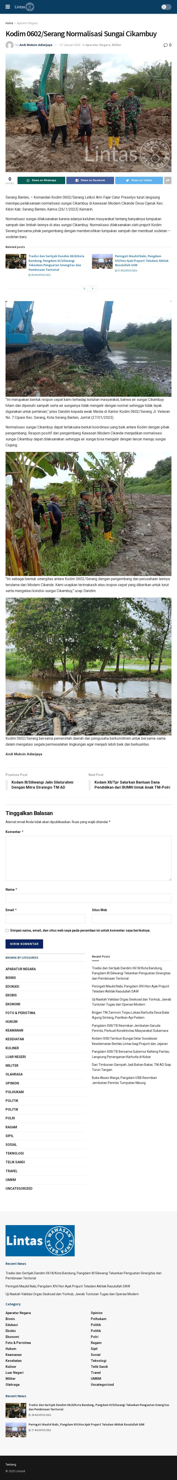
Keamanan (14, 1030)
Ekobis (11, 995)
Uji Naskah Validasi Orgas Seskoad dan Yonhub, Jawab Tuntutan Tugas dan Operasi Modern (72, 1294)
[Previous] (84, 288)
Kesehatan (15, 1039)
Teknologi (15, 1153)
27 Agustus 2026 (127, 270)
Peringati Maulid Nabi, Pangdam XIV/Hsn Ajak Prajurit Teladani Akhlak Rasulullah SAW (141, 260)
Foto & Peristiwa (20, 1013)
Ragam (11, 1127)
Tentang (11, 1464)
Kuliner (12, 1048)
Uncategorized (19, 1188)
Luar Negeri (16, 1057)
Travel (12, 1171)
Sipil (10, 1136)
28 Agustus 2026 (40, 275)
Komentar (15, 832)
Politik (12, 1101)
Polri (10, 1118)
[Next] (92, 288)
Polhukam (15, 1092)
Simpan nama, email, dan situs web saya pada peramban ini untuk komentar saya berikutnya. (80, 930)
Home (9, 23)
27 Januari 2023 (70, 45)
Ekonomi (13, 1004)
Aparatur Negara (27, 23)
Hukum (12, 1022)
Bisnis (11, 978)
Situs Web (99, 910)
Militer (116, 45)
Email (11, 910)
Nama (12, 889)
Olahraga (14, 1074)
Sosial (11, 1144)
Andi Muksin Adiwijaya (35, 45)
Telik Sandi (15, 1162)
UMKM (11, 1180)
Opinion (12, 1083)
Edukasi (12, 986)
